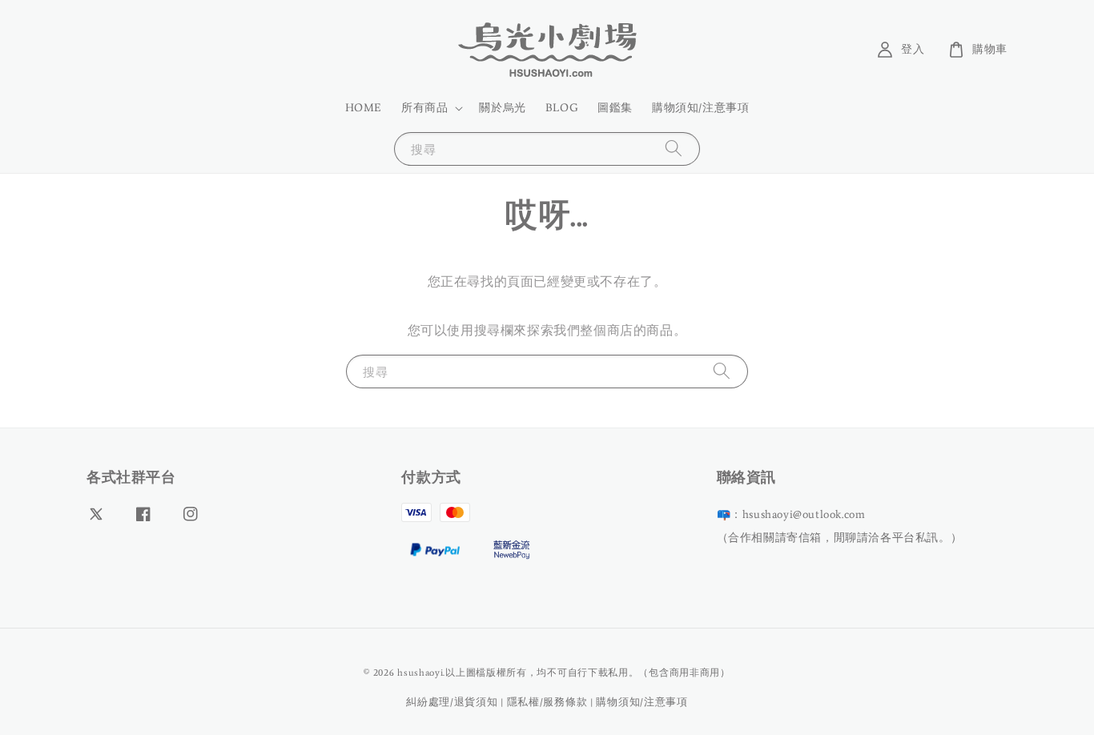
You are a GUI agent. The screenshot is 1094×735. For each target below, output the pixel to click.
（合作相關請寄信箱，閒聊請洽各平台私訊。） (840, 537)
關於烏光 (502, 107)
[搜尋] (673, 148)
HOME (363, 107)
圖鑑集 (615, 107)
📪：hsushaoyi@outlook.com (791, 514)
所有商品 (424, 107)
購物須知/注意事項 (700, 107)
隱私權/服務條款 (547, 702)
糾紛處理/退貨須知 (451, 702)
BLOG (561, 107)
